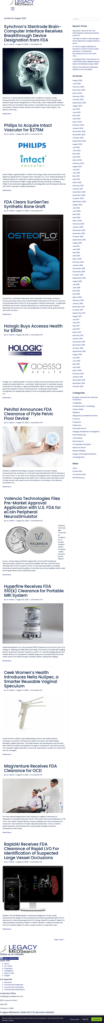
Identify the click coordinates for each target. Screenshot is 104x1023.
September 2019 (79, 240)
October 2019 (78, 236)
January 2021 (78, 189)
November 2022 (79, 134)
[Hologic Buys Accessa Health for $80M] (33, 358)
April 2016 (76, 367)
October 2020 (78, 198)
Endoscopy (77, 425)
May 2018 (76, 291)
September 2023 (79, 103)
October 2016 (78, 348)
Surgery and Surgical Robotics (84, 454)
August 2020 (77, 205)
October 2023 (78, 99)
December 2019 (79, 230)
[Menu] (12, 8)
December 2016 (79, 342)
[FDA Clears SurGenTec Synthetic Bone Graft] (33, 254)
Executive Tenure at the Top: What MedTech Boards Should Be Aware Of (86, 33)
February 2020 (78, 224)
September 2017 (79, 313)
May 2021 (76, 176)
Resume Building (79, 451)
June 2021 (76, 173)
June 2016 (76, 361)
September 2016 (79, 351)
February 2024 (78, 96)
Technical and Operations (14, 989)
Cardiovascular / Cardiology (84, 406)
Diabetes (76, 412)
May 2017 (76, 326)
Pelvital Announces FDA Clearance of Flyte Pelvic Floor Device (28, 414)
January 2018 (78, 303)
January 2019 (78, 265)
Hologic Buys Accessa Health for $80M (33, 328)
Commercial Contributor (14, 987)
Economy (76, 419)
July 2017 (76, 319)
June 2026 (77, 83)
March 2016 (77, 370)
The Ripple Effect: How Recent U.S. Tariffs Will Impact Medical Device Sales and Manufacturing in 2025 (86, 61)
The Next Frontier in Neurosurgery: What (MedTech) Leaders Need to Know (86, 40)
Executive (8, 982)
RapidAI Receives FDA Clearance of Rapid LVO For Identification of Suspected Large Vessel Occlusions (31, 851)
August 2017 (77, 316)
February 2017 (78, 335)
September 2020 (79, 201)
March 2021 (77, 182)
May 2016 (76, 364)
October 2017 (78, 310)
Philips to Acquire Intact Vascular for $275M (28, 128)
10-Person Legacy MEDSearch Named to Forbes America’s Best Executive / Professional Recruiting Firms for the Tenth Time (86, 51)
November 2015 (79, 383)
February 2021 (78, 185)
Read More (7, 114)
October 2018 (78, 275)
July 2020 (76, 208)
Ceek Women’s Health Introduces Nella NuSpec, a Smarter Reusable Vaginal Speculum (31, 679)
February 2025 (78, 87)
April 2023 (76, 119)
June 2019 (76, 249)
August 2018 (77, 281)
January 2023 (78, 128)
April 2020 (76, 217)
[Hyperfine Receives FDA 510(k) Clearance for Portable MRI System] (33, 623)
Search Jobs (9, 973)
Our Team (8, 966)
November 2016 (79, 345)
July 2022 (76, 147)
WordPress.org (78, 478)
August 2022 (77, 144)
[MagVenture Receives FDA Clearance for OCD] (33, 796)
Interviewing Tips (79, 435)
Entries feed (77, 471)
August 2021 (77, 166)
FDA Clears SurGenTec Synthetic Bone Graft (26, 204)
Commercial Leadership (13, 985)
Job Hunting (77, 438)
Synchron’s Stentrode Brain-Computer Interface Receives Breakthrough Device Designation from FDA (33, 33)
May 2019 (76, 252)
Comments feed (79, 474)
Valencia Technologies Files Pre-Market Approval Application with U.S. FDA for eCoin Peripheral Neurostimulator (32, 507)
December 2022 (79, 131)
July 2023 (76, 109)
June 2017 (76, 322)
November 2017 (79, 307)
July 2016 (76, 358)
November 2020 (79, 195)
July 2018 (76, 284)
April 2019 (76, 256)
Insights (7, 975)
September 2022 (79, 141)
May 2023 (76, 115)
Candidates (77, 403)
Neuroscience (78, 441)
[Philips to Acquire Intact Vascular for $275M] (33, 154)
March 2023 (77, 122)
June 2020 (77, 211)
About (6, 964)
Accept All (96, 1019)
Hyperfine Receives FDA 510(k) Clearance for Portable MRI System (34, 590)
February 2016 (78, 373)
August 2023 (77, 106)
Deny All (85, 1019)
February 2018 (78, 300)
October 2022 (78, 138)
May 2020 (76, 214)
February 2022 (78, 163)
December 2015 (79, 380)
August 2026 (77, 80)
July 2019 (76, 246)
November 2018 (79, 271)
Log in (75, 468)
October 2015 (78, 386)
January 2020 (78, 227)
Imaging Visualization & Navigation (86, 431)
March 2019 (77, 259)
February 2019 (78, 262)
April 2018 (76, 294)
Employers (77, 422)
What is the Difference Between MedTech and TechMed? (85, 68)
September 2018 (79, 278)
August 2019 (77, 243)
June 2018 (76, 287)
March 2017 (77, 332)
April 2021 (76, 179)
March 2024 (77, 93)
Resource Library (79, 447)
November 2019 (79, 233)
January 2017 (78, 338)
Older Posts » (59, 939)
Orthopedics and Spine (82, 444)
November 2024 (79, 90)
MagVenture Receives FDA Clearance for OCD (30, 768)
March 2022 (77, 160)
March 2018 (77, 297)
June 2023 (77, 112)
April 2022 (76, 157)
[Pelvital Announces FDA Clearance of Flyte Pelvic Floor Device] (33, 446)
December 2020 (79, 192)
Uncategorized (78, 457)
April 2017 (76, 329)
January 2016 (78, 377)
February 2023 (78, 125)
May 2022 (76, 154)
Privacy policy (74, 1019)
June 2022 (77, 150)
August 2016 (77, 354)
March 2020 (77, 220)
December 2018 (79, 268)
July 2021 (76, 170)
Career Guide (78, 409)
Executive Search (79, 428)
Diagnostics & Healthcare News (85, 415)
